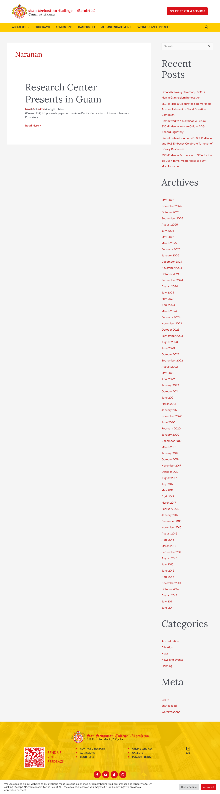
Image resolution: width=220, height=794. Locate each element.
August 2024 (170, 286)
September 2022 (172, 360)
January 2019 (170, 453)
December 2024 (172, 261)
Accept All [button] (208, 787)
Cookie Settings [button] (189, 787)
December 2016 (172, 521)
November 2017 (171, 465)
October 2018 (170, 459)
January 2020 (170, 434)
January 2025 (170, 255)
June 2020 (168, 422)
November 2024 (172, 268)
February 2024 (171, 317)
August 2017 (169, 478)
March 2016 (169, 546)
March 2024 (169, 311)
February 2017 (171, 509)
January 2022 (170, 385)
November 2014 (171, 583)
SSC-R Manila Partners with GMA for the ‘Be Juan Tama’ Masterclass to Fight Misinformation (187, 160)
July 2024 (168, 292)
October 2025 (170, 212)
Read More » (33, 125)
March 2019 (169, 447)
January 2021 (170, 410)
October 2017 (170, 472)
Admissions (64, 27)
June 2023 (168, 348)
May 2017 (167, 490)
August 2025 (170, 224)
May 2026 (168, 200)
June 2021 (168, 397)
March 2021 (169, 404)
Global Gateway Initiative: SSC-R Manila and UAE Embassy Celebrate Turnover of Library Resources (187, 143)
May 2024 (168, 299)
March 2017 (169, 502)
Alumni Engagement (116, 27)
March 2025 (169, 243)
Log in (165, 699)
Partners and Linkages (153, 27)
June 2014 (168, 607)
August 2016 (169, 533)
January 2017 (170, 515)
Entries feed (169, 705)
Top (188, 753)
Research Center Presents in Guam (63, 93)
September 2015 (172, 552)
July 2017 (167, 484)
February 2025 (171, 249)
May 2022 (168, 373)
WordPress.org (171, 712)
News (28, 109)
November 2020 (172, 416)
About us (19, 27)
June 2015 (168, 570)
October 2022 (170, 354)
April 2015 (168, 577)
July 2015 (167, 564)
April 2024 (168, 305)
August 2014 (169, 595)
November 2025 (172, 206)
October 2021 (170, 391)
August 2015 (169, 558)
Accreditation (170, 641)
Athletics (167, 647)
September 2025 (172, 218)
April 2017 (168, 496)
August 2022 (170, 367)
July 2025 (168, 231)
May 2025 (168, 237)
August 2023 (170, 342)
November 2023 (172, 323)
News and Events (172, 659)
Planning (167, 666)
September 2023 (172, 336)
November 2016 (171, 527)
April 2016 (168, 540)
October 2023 (170, 329)
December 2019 (172, 441)
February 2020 (171, 428)
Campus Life (87, 27)
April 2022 (168, 379)
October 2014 (170, 589)
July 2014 (167, 601)
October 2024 (170, 274)
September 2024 (172, 280)
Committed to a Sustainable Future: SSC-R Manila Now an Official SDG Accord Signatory (184, 126)
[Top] (188, 749)
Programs (42, 27)
